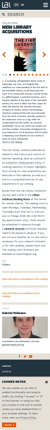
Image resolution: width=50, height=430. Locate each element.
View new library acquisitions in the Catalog (25, 279)
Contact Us (6, 371)
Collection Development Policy (24, 162)
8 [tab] (36, 75)
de (22, 5)
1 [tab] (10, 75)
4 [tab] (21, 75)
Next (45, 54)
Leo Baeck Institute (6, 5)
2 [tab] (14, 75)
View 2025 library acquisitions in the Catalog (20, 294)
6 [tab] (29, 75)
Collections (10, 23)
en (16, 5)
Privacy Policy (28, 417)
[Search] (4, 14)
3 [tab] (17, 75)
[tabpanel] (25, 54)
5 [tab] (25, 75)
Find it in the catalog (12, 142)
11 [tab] (47, 75)
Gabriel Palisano (14, 313)
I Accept (8, 424)
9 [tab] (40, 75)
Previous (5, 54)
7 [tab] (32, 75)
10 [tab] (44, 75)
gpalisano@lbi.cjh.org (13, 344)
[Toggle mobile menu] (45, 5)
